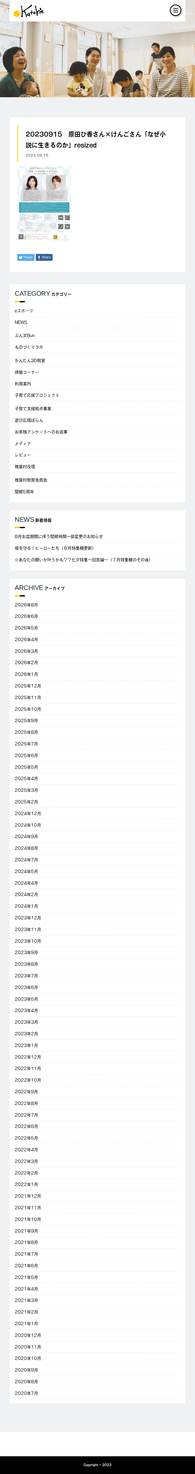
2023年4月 (26, 1010)
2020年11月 (28, 1347)
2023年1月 (26, 1045)
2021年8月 (26, 1242)
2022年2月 (26, 1173)
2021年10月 (28, 1219)
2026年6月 (26, 616)
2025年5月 (26, 767)
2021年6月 (26, 1266)
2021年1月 (26, 1324)
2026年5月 (26, 628)
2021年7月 (26, 1254)
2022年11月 (28, 1068)
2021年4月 (26, 1289)
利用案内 (23, 384)
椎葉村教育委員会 (31, 480)
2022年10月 (28, 1080)
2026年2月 (26, 663)
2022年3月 (26, 1161)
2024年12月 (28, 813)
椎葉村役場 (25, 467)
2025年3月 (26, 790)
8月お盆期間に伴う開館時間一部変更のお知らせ (59, 536)
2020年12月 (28, 1335)
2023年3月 (26, 1022)
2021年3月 (26, 1300)
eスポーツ (24, 311)
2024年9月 (26, 836)
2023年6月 (26, 987)
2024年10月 (28, 825)
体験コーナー (27, 372)
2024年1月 (26, 906)
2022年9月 (26, 1092)
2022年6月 (26, 1126)
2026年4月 (26, 640)
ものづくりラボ (29, 347)
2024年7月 (26, 860)
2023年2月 (26, 1034)
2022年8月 (26, 1103)
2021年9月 (26, 1231)
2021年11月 (28, 1208)
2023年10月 (28, 941)
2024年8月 (26, 848)
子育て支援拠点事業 (33, 409)
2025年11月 (28, 697)
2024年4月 (26, 883)
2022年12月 (28, 1057)
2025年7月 (26, 744)
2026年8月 (26, 605)
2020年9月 (26, 1370)
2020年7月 (26, 1393)
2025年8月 (26, 732)
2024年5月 (26, 871)
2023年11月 (28, 929)
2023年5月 (26, 999)
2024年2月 (26, 894)
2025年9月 (26, 721)
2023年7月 (26, 976)
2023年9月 (26, 952)
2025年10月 (28, 709)
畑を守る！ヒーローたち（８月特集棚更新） (55, 548)
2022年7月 (26, 1115)
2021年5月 (26, 1277)
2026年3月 (26, 651)
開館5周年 (24, 492)
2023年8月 (26, 964)
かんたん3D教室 (30, 360)
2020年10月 (28, 1358)
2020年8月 (26, 1382)
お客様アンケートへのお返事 (41, 432)
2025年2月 (26, 802)
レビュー (23, 455)
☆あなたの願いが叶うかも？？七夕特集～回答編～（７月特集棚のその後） (84, 560)
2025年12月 (28, 686)
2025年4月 (26, 778)
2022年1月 (26, 1184)
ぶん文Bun (25, 335)
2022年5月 (26, 1138)
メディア (23, 444)
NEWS (21, 322)
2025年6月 (26, 755)
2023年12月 (28, 918)
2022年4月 (26, 1150)
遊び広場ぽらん (29, 420)
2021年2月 (26, 1312)
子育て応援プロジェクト (37, 395)
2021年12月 (28, 1196)
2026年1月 (26, 674)
